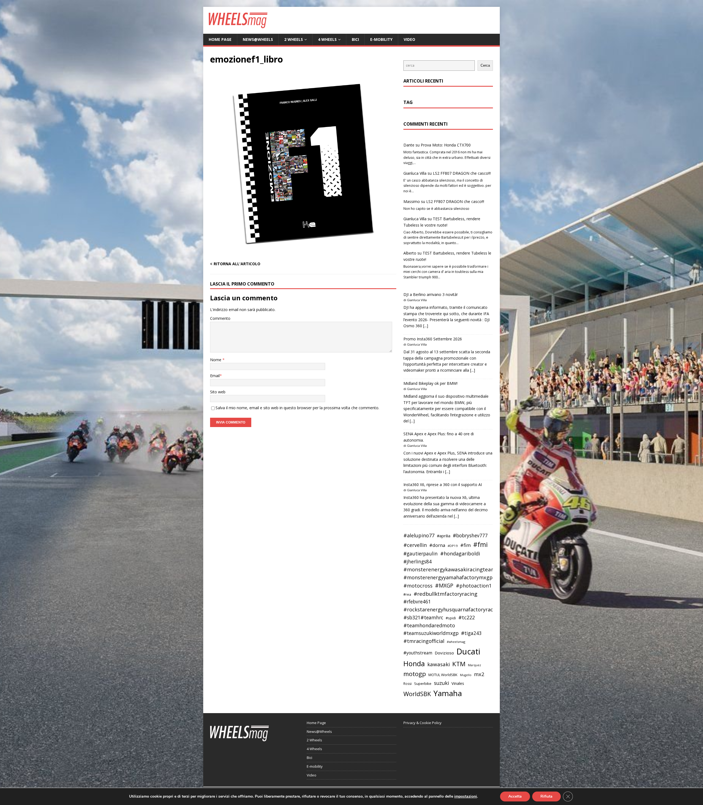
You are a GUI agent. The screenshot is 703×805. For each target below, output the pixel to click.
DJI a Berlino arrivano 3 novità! (430, 294)
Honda (414, 663)
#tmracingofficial (423, 641)
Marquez (474, 665)
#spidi (451, 617)
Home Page (220, 39)
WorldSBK (417, 694)
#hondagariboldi (460, 553)
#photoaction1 (474, 585)
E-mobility (381, 39)
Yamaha (447, 693)
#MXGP (444, 585)
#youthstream (417, 653)
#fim (465, 545)
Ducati (468, 651)
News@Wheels (258, 39)
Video (409, 39)
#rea (407, 594)
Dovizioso (444, 653)
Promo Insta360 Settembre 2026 (432, 338)
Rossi (407, 683)
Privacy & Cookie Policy (422, 722)
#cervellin (415, 545)
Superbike (422, 683)
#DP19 (453, 546)
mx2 (479, 674)
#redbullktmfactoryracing (445, 593)
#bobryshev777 (470, 535)
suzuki (441, 682)
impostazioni (465, 796)
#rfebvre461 (417, 601)
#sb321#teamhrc (423, 617)
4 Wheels (327, 39)
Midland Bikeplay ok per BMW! (430, 383)
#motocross (418, 585)
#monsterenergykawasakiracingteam (449, 569)
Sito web (217, 391)
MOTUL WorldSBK (442, 674)
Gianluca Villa (414, 173)
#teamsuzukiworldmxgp (431, 633)
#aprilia (443, 535)
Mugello (466, 675)
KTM (458, 664)
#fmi (480, 544)
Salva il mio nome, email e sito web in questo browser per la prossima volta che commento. (297, 407)
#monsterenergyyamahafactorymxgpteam (454, 577)
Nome (216, 359)
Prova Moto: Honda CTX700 (446, 145)
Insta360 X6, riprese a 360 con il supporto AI (442, 484)
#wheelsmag (456, 642)
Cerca (485, 65)
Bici (355, 39)
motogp (414, 674)
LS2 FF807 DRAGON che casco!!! (462, 173)
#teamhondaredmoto (429, 625)
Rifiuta (546, 796)
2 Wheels (293, 39)
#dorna (437, 545)
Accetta (515, 796)
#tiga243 (471, 633)
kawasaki (438, 664)
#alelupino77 (418, 535)
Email (215, 375)
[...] (425, 325)
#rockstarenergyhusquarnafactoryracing (451, 609)
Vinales (457, 683)
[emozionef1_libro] (303, 253)
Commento (220, 318)
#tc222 (466, 617)
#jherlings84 (417, 561)
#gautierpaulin (420, 553)
